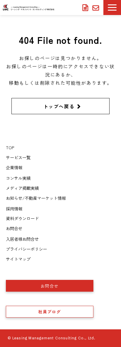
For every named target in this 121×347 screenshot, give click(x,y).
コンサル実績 (18, 178)
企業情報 (14, 167)
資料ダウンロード (86, 7)
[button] (112, 7)
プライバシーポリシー (26, 249)
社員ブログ (49, 312)
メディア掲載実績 (22, 188)
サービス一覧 (18, 157)
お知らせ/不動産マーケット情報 (36, 198)
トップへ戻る (59, 106)
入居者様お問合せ (96, 7)
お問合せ (14, 228)
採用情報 (14, 208)
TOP (10, 147)
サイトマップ (18, 259)
